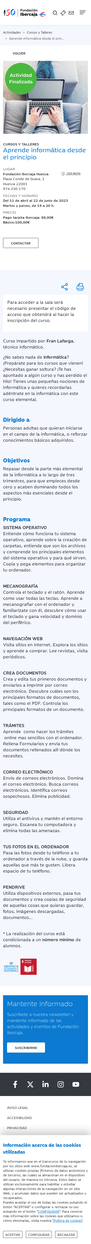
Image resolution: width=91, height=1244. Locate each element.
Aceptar (12, 1234)
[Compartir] (64, 287)
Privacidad (17, 1127)
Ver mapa (73, 173)
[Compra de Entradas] (63, 12)
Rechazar (66, 1234)
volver (19, 53)
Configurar (39, 1234)
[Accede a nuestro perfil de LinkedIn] (45, 1084)
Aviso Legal (17, 1107)
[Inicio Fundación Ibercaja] (24, 12)
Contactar (21, 243)
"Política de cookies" (67, 1220)
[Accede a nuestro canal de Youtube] (75, 1084)
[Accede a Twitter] (30, 1084)
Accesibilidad (19, 1117)
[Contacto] (71, 12)
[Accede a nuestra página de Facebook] (15, 1084)
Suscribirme (26, 1047)
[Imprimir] (80, 287)
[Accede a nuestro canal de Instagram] (60, 1084)
